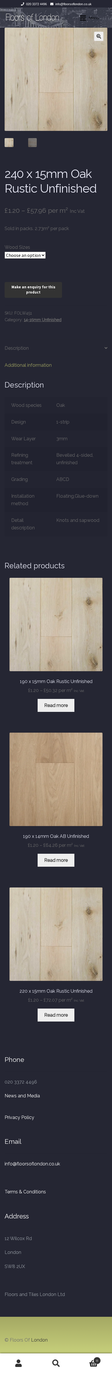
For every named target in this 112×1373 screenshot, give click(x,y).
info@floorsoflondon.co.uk (73, 4)
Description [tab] (17, 348)
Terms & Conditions (25, 1192)
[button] (98, 36)
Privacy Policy (19, 1117)
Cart (86, 1359)
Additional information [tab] (28, 365)
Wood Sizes (17, 247)
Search (56, 1363)
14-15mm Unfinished (42, 319)
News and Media (22, 1096)
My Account (18, 1363)
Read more (56, 705)
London (39, 1340)
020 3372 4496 (36, 4)
